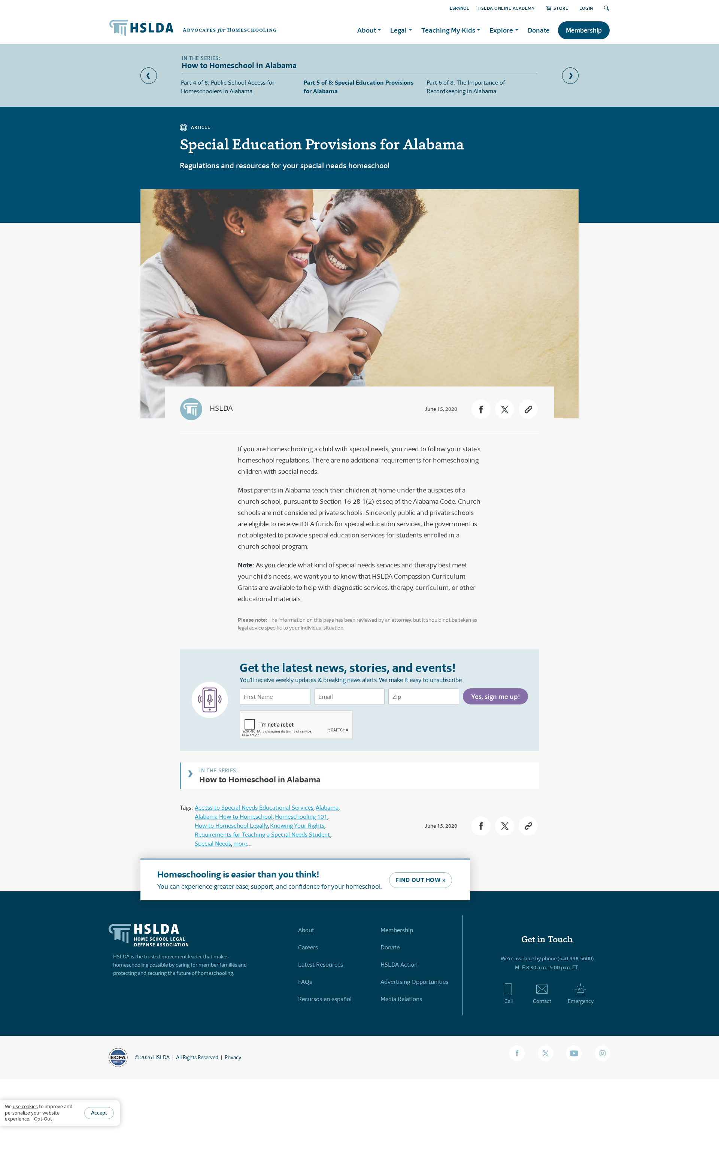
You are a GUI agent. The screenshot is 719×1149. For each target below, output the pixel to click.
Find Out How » (420, 880)
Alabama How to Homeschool (234, 817)
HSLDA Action (399, 964)
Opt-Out (43, 1119)
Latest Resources (320, 964)
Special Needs (213, 844)
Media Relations (401, 999)
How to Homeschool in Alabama (260, 779)
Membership (584, 30)
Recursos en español (325, 999)
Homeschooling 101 (301, 817)
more (240, 844)
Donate (539, 30)
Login (586, 8)
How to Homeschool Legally (231, 826)
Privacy (233, 1057)
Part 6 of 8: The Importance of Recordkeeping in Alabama (466, 87)
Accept (99, 1112)
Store (560, 8)
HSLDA (221, 408)
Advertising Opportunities (414, 982)
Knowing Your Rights (297, 826)
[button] (481, 409)
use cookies (25, 1106)
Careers (308, 947)
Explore (501, 30)
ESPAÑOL (459, 8)
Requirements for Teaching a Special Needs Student (262, 835)
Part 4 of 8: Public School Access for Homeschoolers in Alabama (227, 87)
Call (508, 1001)
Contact (542, 1001)
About (306, 930)
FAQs (305, 982)
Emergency (581, 1001)
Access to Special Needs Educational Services (254, 808)
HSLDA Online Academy (506, 8)
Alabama (327, 808)
